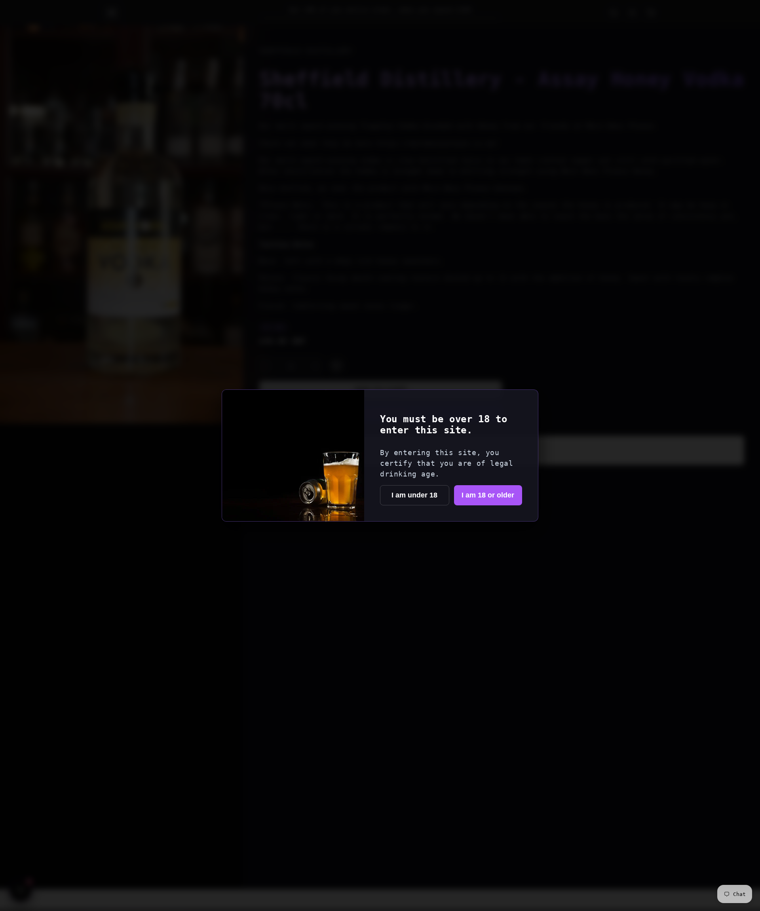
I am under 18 (414, 495)
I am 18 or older (488, 495)
